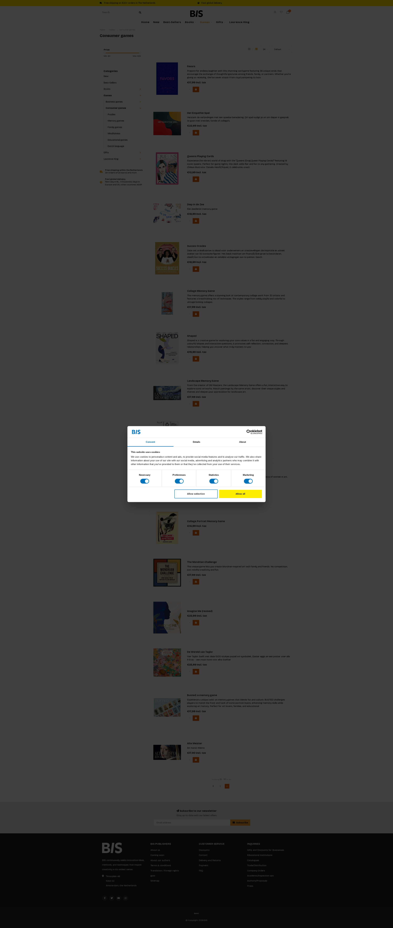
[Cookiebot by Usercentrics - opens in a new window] (248, 432)
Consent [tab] (150, 442)
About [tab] (242, 442)
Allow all (240, 494)
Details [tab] (196, 442)
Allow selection (196, 494)
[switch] (179, 481)
